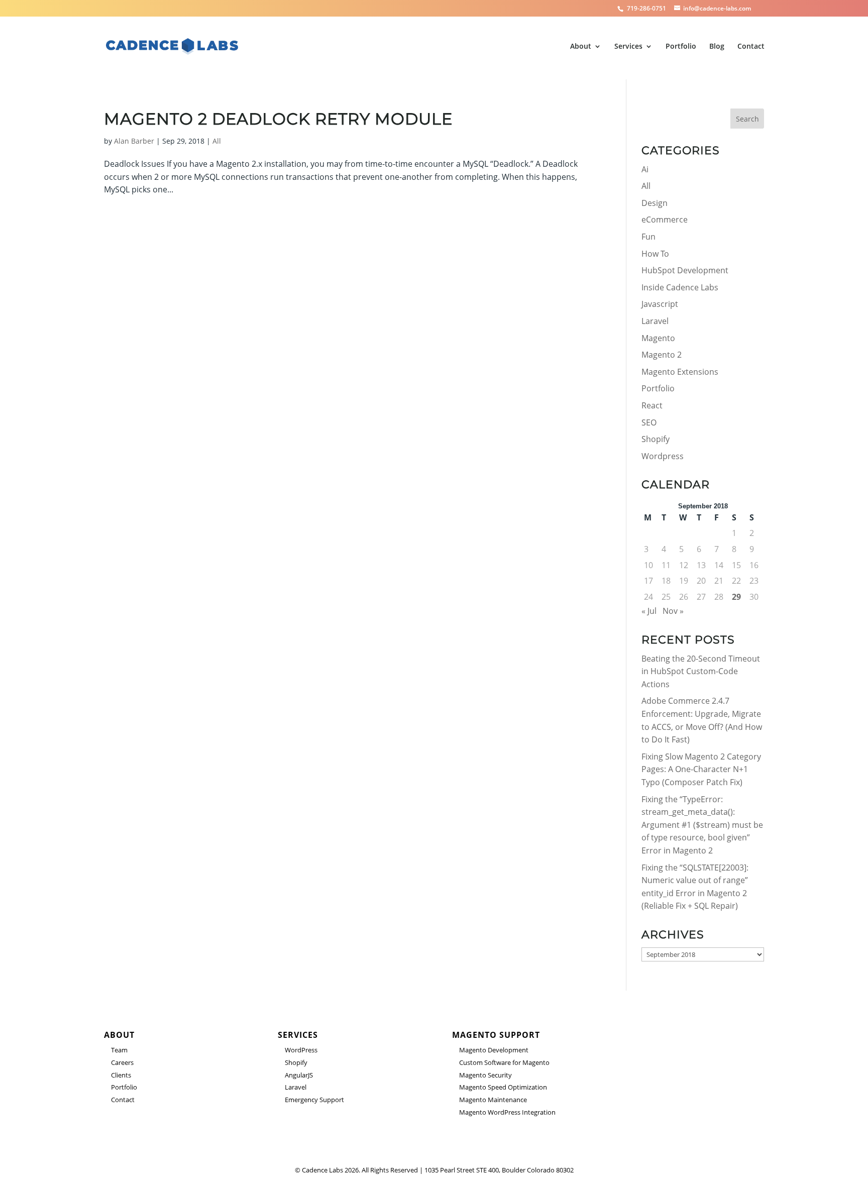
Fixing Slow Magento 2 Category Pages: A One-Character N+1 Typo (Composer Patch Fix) (701, 769)
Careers (122, 1062)
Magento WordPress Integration (507, 1112)
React (652, 405)
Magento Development (493, 1049)
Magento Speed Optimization (503, 1087)
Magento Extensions (679, 371)
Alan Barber (134, 141)
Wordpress (662, 456)
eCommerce (664, 219)
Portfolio (681, 47)
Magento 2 (661, 354)
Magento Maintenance (493, 1099)
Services (628, 47)
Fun (648, 236)
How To (655, 253)
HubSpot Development (684, 270)
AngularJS (299, 1075)
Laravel (655, 321)
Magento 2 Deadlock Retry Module (278, 119)
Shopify (655, 439)
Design (654, 202)
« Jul (649, 610)
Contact (751, 47)
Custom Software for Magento (504, 1062)
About (580, 47)
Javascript (659, 303)
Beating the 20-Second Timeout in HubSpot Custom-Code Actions (700, 671)
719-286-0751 (647, 8)
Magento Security (485, 1075)
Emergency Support (314, 1099)
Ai (644, 169)
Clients (121, 1075)
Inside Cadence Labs (679, 287)
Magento (658, 338)
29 (736, 596)
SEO (649, 422)
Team (119, 1049)
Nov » (673, 610)
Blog (716, 47)
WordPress (301, 1049)
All (216, 141)
